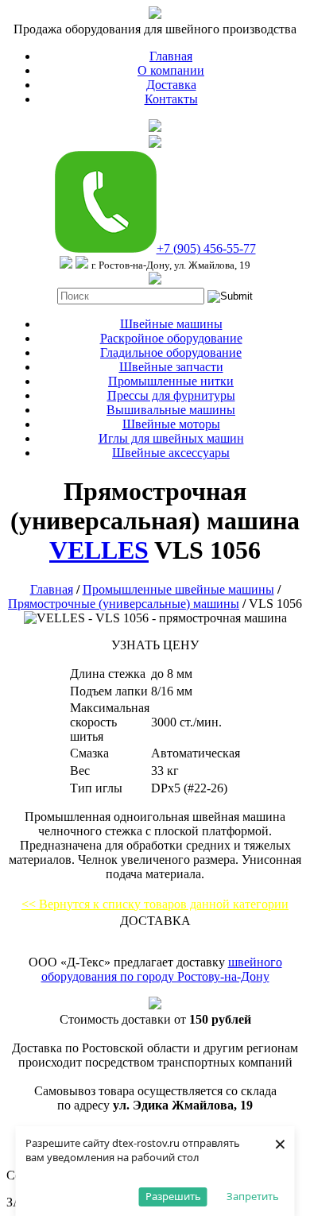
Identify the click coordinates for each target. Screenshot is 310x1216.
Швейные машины (171, 324)
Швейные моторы (171, 424)
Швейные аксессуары (171, 452)
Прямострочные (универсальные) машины (123, 603)
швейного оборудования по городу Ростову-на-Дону (161, 969)
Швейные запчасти (171, 367)
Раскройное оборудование (171, 338)
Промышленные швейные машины (178, 589)
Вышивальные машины (171, 409)
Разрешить (173, 1196)
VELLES (99, 550)
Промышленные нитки (171, 381)
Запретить (253, 1196)
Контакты (171, 99)
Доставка (171, 84)
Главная (170, 56)
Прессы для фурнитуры (171, 395)
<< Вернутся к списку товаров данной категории (155, 904)
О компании (171, 70)
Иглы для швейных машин (171, 438)
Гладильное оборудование (171, 352)
